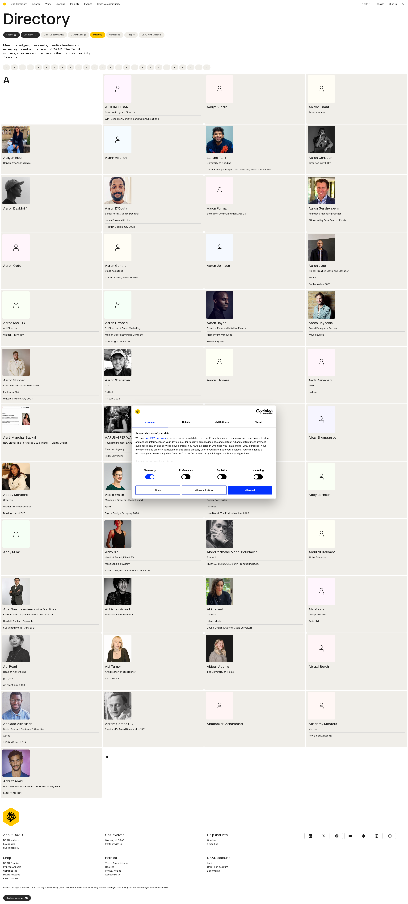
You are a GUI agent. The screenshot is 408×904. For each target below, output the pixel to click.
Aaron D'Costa (116, 208)
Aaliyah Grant (319, 107)
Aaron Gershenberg (324, 208)
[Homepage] (4, 4)
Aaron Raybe (217, 323)
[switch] (185, 476)
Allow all (250, 490)
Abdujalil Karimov (322, 552)
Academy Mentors (323, 724)
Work (48, 4)
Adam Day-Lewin (322, 896)
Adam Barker (217, 781)
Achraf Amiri (13, 781)
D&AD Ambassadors (151, 35)
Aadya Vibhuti (217, 107)
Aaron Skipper (14, 380)
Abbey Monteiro (15, 495)
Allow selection (204, 490)
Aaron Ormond (116, 323)
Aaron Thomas (218, 380)
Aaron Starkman (117, 380)
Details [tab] (186, 422)
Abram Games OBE (120, 724)
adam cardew (319, 838)
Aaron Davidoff (15, 208)
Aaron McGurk (14, 323)
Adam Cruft (216, 896)
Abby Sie (112, 552)
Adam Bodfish (320, 781)
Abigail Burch (319, 666)
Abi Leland (215, 609)
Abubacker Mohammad (225, 724)
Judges (131, 35)
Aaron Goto (12, 266)
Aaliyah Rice (12, 158)
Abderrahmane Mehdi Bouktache (232, 552)
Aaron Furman (217, 208)
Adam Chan (12, 896)
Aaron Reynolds (321, 323)
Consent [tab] (150, 422)
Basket (381, 4)
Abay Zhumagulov (322, 437)
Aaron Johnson (218, 266)
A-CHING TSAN (116, 107)
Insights (75, 4)
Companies (114, 35)
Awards (36, 4)
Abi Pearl (10, 666)
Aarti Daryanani (320, 380)
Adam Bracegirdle (17, 838)
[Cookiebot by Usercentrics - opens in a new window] (258, 411)
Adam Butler (216, 838)
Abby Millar (11, 552)
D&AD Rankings (78, 35)
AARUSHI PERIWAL (119, 437)
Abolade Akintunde (18, 724)
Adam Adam (114, 781)
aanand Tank (216, 158)
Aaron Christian (320, 158)
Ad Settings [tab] (222, 422)
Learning (60, 4)
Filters (9, 35)
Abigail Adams (218, 666)
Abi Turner (113, 666)
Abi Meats (316, 609)
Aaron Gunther (116, 266)
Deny (158, 490)
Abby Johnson (320, 495)
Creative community (108, 4)
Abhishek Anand (117, 609)
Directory (28, 35)
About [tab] (258, 422)
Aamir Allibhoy (116, 158)
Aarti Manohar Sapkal (19, 437)
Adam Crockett (117, 896)
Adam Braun (114, 838)
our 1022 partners (155, 438)
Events (88, 4)
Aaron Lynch (318, 266)
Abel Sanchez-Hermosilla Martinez (29, 609)
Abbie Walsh (114, 495)
